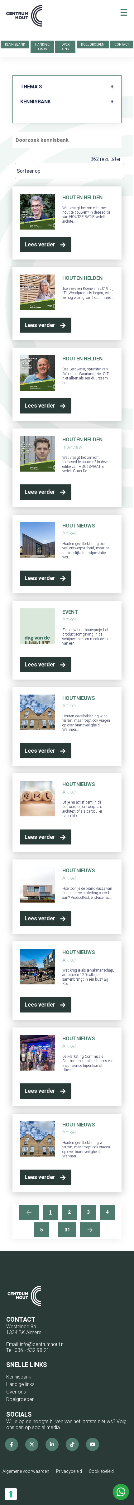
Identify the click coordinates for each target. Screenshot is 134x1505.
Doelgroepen (92, 44)
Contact (121, 44)
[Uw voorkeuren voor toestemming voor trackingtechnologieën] (11, 1494)
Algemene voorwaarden (25, 1471)
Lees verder (40, 244)
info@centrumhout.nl (42, 1344)
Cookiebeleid (101, 1471)
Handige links (42, 47)
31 (67, 1230)
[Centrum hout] (24, 19)
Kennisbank (15, 44)
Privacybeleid (69, 1471)
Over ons (65, 47)
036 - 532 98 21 (32, 1350)
